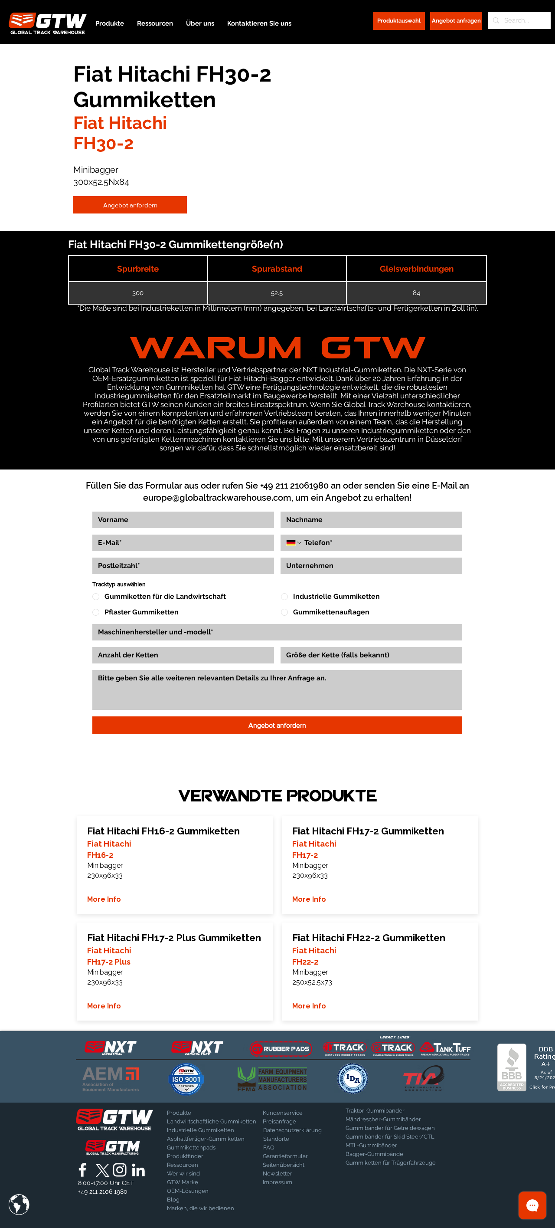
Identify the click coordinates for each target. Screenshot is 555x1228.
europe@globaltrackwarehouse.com (217, 498)
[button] (19, 1204)
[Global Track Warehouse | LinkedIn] (138, 1170)
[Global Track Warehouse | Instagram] (120, 1170)
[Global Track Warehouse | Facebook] (82, 1170)
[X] (101, 1170)
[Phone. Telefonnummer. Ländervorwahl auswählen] (294, 542)
